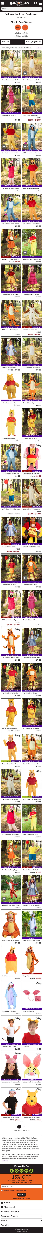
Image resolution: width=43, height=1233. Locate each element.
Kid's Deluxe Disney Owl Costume (30, 329)
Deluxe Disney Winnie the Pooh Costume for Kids (32, 223)
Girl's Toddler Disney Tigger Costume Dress (10, 870)
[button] (40, 3)
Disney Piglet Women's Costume (8, 115)
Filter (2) (5, 42)
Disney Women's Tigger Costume (30, 584)
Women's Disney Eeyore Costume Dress (9, 367)
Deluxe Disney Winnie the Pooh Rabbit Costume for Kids (32, 79)
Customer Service (9, 1216)
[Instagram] (22, 1171)
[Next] (29, 1127)
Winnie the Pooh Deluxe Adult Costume (31, 259)
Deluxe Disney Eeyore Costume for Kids (11, 223)
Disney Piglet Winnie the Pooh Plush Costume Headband (10, 1082)
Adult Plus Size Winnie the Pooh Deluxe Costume (30, 834)
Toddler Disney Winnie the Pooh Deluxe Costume (9, 763)
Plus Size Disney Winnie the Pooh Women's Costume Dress (10, 693)
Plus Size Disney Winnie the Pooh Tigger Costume (31, 763)
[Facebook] (12, 1171)
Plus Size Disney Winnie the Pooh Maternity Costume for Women (31, 728)
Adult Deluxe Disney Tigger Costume (10, 329)
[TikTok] (31, 1171)
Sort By (32, 42)
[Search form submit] (40, 9)
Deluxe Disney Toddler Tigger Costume (10, 657)
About (4, 1220)
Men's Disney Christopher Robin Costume (30, 115)
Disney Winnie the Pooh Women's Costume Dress (9, 584)
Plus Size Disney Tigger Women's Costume (29, 693)
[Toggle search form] (36, 3)
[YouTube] (26, 1171)
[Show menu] (2, 3)
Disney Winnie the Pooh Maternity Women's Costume (31, 438)
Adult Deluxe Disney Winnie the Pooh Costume (31, 188)
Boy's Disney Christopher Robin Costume (11, 509)
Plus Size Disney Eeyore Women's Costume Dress (9, 546)
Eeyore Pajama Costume (9, 1011)
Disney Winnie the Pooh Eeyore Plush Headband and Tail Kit (11, 1117)
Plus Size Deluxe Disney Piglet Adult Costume (10, 834)
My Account (9, 1207)
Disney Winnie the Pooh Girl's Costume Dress (10, 294)
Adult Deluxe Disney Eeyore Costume (31, 153)
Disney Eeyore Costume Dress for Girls (31, 657)
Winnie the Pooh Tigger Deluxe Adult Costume (11, 905)
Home (7, 1202)
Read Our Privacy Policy (21, 1198)
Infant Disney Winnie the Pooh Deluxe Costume (31, 799)
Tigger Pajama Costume (30, 976)
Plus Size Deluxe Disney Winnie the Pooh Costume (11, 153)
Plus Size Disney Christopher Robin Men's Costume (31, 870)
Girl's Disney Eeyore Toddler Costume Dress (31, 905)
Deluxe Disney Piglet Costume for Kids (10, 188)
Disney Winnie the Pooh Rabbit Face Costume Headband (32, 1082)
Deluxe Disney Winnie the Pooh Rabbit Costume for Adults (11, 79)
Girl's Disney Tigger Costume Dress (10, 259)
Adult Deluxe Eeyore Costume (31, 940)
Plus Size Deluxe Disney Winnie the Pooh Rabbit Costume (32, 367)
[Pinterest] (17, 1171)
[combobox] (19, 9)
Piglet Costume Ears (28, 1011)
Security (5, 1225)
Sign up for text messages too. (15, 1190)
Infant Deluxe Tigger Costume (10, 940)
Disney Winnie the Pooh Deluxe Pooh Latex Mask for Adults (32, 1117)
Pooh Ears (26, 1046)
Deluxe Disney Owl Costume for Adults (31, 509)
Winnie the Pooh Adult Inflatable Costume (8, 403)
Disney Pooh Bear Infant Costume (9, 438)
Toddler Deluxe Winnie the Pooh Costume (9, 728)
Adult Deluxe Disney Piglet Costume (9, 620)
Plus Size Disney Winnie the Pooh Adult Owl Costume (10, 799)
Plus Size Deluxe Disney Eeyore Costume (11, 473)
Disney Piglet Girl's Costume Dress (31, 294)
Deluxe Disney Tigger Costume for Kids (32, 403)
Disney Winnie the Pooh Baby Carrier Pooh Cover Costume (31, 473)
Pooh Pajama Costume (8, 976)
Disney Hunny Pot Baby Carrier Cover (31, 546)
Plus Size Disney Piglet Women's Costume (29, 620)
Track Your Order (11, 1211)
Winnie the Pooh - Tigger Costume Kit (9, 1046)
